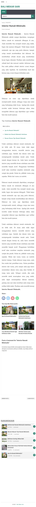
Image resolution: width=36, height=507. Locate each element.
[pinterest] (12, 298)
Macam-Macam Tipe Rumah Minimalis (15, 138)
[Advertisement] (18, 478)
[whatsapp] (17, 298)
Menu (3, 11)
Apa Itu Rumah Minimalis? (12, 130)
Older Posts (31, 398)
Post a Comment (6, 29)
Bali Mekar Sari (10, 6)
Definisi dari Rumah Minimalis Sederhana (16, 134)
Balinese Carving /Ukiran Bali (16, 438)
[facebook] (3, 298)
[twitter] (8, 298)
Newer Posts (5, 398)
